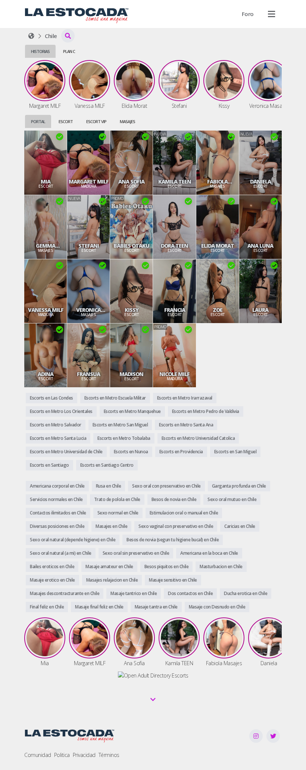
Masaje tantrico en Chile (133, 593)
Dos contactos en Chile (190, 593)
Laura (260, 310)
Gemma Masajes (45, 245)
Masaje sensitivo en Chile (173, 580)
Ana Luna (260, 245)
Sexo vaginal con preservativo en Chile (175, 526)
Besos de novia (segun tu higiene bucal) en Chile (173, 539)
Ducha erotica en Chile (245, 593)
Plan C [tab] (69, 51)
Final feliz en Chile (47, 607)
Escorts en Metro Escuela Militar (115, 398)
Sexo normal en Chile (117, 513)
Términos (109, 754)
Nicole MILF (174, 374)
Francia (174, 310)
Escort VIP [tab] (96, 121)
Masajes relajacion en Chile (112, 580)
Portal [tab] (38, 121)
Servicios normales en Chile (56, 499)
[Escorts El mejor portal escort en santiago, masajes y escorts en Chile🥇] (31, 36)
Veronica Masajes (88, 310)
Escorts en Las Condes (51, 398)
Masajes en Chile (111, 526)
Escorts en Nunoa (131, 451)
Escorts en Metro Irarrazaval (184, 398)
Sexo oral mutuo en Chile (231, 499)
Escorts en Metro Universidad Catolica (198, 438)
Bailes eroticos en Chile (52, 566)
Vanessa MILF (45, 310)
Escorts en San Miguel (235, 451)
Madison (131, 374)
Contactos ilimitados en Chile (58, 513)
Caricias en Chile (239, 526)
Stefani (88, 245)
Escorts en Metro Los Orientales (61, 411)
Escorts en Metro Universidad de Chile (66, 451)
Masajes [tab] (127, 121)
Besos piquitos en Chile (166, 566)
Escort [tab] (66, 121)
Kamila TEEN (174, 181)
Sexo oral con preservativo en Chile (166, 486)
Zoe (217, 310)
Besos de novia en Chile (174, 499)
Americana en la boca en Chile (209, 553)
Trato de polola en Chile (117, 499)
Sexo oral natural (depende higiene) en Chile (72, 539)
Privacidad (84, 754)
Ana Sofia (131, 181)
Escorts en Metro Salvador (55, 425)
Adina (45, 374)
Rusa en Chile (108, 486)
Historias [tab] (40, 51)
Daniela (260, 181)
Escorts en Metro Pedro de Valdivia (205, 411)
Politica (62, 754)
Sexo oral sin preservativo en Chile (136, 553)
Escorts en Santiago (49, 465)
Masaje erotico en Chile (52, 580)
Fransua (88, 374)
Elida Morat (217, 245)
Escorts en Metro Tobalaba (123, 438)
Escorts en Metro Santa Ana (186, 425)
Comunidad (37, 754)
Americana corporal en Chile (57, 486)
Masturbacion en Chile (221, 566)
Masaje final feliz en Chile (99, 607)
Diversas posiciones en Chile (57, 526)
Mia (45, 181)
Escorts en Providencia (181, 451)
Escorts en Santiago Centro (107, 465)
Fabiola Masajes (217, 181)
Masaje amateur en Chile (109, 566)
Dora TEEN (174, 245)
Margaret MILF (89, 181)
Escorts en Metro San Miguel (120, 425)
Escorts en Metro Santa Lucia (58, 438)
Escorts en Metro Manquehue (132, 411)
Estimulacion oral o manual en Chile (184, 513)
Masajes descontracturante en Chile (64, 593)
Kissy (131, 310)
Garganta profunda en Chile (239, 486)
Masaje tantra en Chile (156, 607)
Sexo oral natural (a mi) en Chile (60, 553)
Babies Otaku (131, 245)
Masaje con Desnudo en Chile (217, 607)
